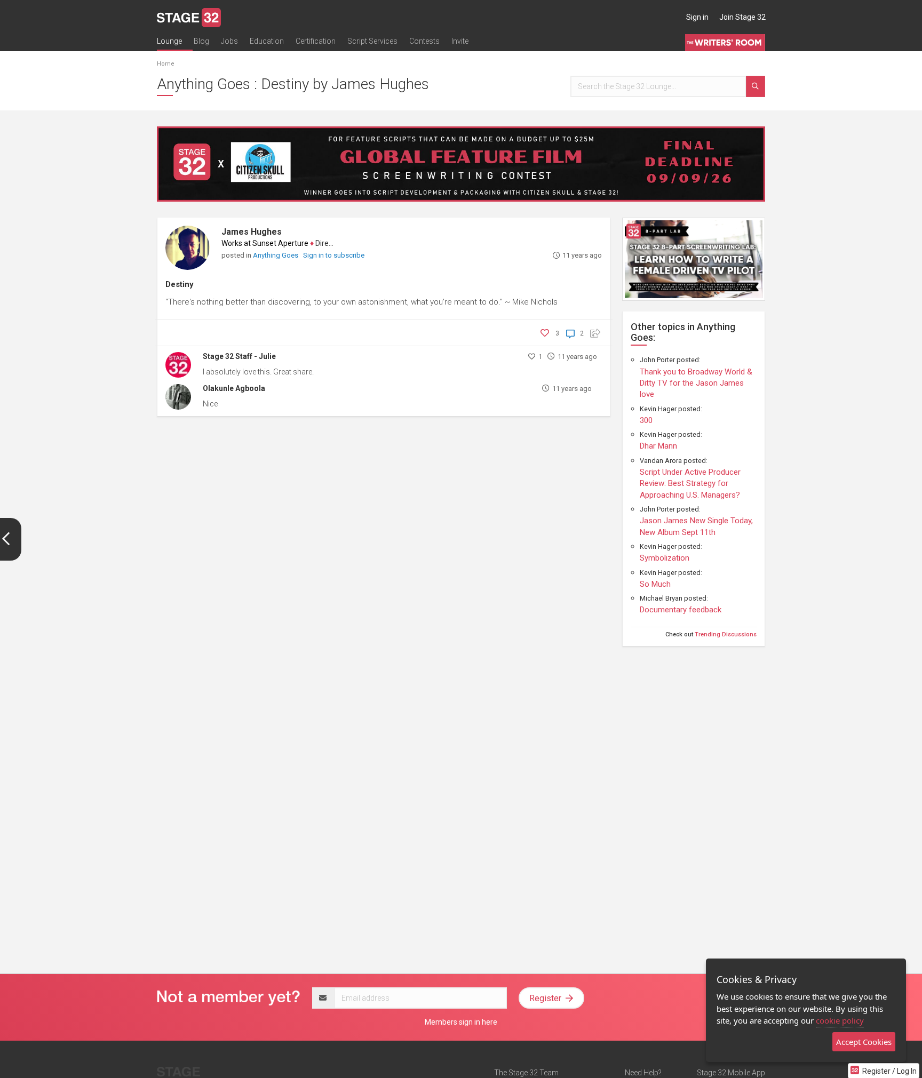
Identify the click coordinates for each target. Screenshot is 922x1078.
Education (267, 41)
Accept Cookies (864, 1041)
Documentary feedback (680, 609)
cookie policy (840, 1020)
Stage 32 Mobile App (731, 1072)
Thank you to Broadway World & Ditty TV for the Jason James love (696, 383)
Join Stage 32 (742, 17)
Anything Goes (276, 255)
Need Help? (643, 1072)
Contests (424, 41)
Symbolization (664, 558)
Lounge (169, 41)
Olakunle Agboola (234, 388)
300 (646, 420)
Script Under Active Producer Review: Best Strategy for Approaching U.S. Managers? (690, 483)
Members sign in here (461, 1022)
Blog (201, 41)
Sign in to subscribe (333, 255)
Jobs (229, 41)
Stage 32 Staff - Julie (239, 356)
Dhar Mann (658, 446)
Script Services (372, 41)
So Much (655, 584)
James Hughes (251, 232)
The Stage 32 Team (526, 1072)
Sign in (697, 17)
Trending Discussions (726, 634)
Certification (316, 41)
